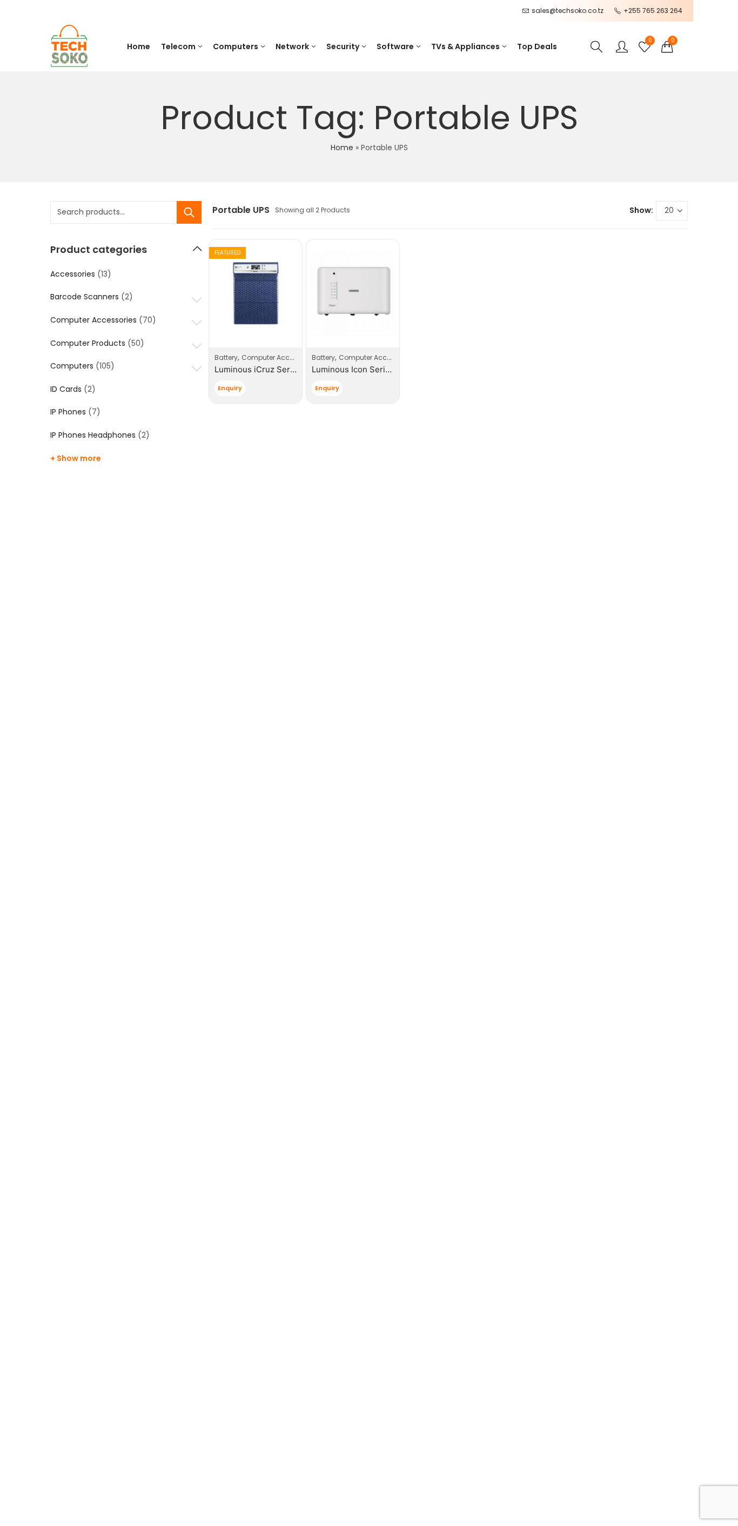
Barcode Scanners (84, 296)
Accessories (72, 274)
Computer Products (87, 343)
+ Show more (75, 458)
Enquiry (230, 388)
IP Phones (68, 411)
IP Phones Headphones (93, 435)
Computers (71, 365)
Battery (226, 357)
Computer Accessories (279, 357)
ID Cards (66, 389)
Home (342, 147)
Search (189, 212)
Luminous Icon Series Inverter (369, 369)
